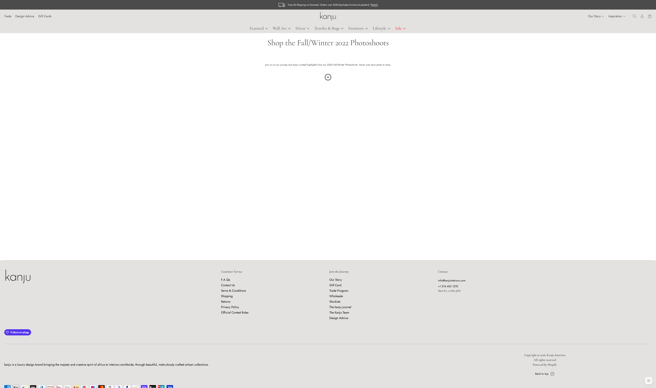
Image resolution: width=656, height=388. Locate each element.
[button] (634, 16)
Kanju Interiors (556, 355)
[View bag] (649, 16)
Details (374, 4)
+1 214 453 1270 (448, 286)
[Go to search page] (634, 16)
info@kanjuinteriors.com (451, 280)
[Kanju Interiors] (328, 16)
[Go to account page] (642, 16)
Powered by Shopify (545, 364)
